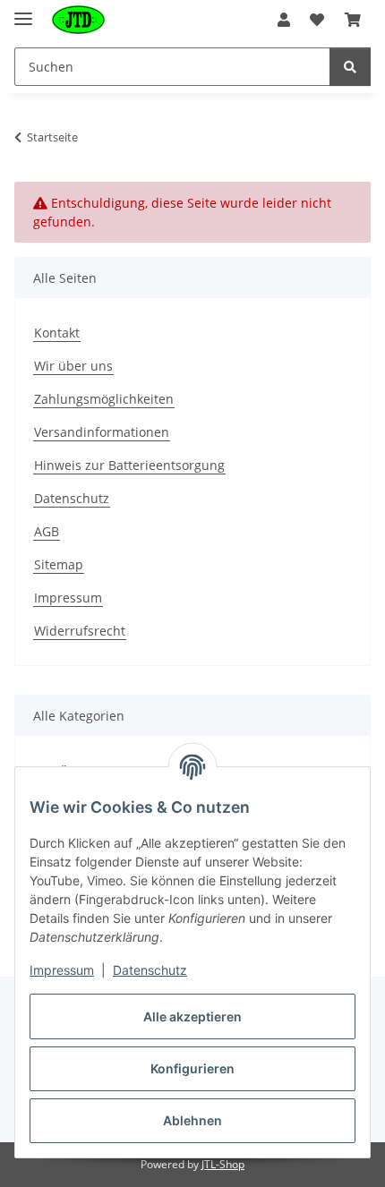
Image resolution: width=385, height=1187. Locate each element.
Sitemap (58, 564)
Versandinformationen (101, 431)
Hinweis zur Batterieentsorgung (129, 465)
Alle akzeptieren (192, 1016)
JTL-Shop (222, 1164)
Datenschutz (71, 498)
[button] (284, 20)
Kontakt (57, 332)
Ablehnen (192, 1120)
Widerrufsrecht (79, 630)
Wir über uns (73, 365)
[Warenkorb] (353, 20)
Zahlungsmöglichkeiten (104, 398)
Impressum (68, 597)
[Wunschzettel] (317, 20)
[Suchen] (350, 66)
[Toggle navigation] (23, 11)
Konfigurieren (192, 1068)
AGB (46, 531)
